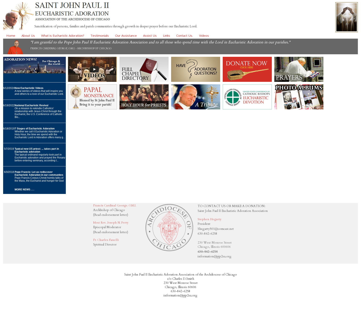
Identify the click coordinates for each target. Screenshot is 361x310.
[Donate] (247, 81)
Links (166, 35)
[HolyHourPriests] (144, 108)
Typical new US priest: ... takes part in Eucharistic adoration (37, 150)
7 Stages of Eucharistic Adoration (35, 128)
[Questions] (195, 81)
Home (10, 35)
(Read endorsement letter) (110, 215)
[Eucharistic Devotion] (247, 108)
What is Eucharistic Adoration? (62, 35)
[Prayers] (298, 81)
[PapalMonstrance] (92, 108)
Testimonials (99, 35)
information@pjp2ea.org (214, 256)
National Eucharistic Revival (31, 105)
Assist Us (150, 35)
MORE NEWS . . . (24, 189)
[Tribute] (195, 108)
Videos (204, 35)
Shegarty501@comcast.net (216, 229)
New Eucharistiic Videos (29, 88)
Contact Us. (184, 35)
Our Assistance (126, 35)
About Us (28, 35)
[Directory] (144, 81)
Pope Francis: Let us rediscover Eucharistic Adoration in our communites (39, 173)
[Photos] (298, 108)
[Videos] (92, 81)
